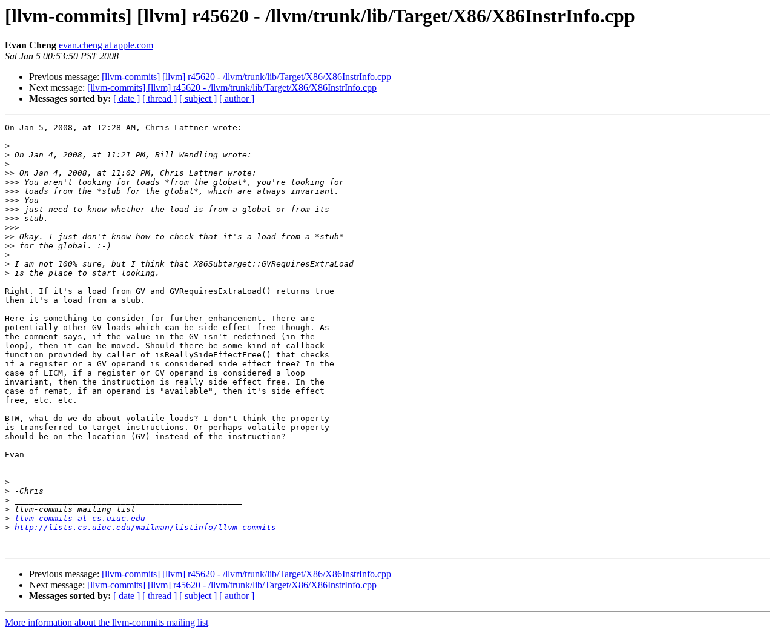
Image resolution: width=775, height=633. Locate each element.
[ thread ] (159, 98)
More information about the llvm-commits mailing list (106, 622)
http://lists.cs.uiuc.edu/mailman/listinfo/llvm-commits (145, 527)
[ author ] (236, 98)
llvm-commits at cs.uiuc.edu (80, 518)
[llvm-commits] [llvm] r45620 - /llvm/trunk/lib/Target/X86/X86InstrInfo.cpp (246, 76)
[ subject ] (198, 98)
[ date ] (126, 98)
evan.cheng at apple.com (106, 45)
